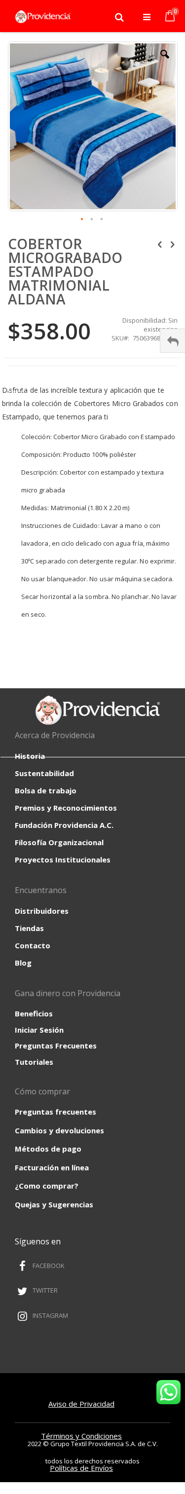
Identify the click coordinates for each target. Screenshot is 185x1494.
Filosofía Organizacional (59, 842)
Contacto (32, 945)
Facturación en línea (52, 1167)
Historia (30, 756)
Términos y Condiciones (81, 1436)
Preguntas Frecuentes (56, 1045)
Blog (23, 963)
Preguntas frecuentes (55, 1112)
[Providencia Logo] (41, 17)
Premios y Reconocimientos (66, 808)
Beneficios (34, 1013)
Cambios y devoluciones (59, 1130)
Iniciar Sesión (39, 1030)
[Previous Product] (159, 244)
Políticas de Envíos (81, 1468)
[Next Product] (172, 244)
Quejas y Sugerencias (54, 1204)
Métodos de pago (48, 1149)
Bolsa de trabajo (45, 790)
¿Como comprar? (46, 1186)
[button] (164, 61)
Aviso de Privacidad (81, 1404)
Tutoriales (34, 1062)
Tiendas (29, 928)
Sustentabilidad (44, 773)
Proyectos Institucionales (63, 859)
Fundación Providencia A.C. (64, 825)
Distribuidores (42, 911)
